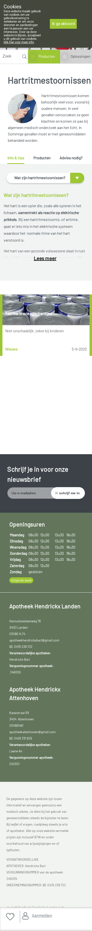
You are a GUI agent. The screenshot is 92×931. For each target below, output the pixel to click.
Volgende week (21, 580)
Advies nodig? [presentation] (71, 157)
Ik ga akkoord (63, 23)
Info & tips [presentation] (15, 157)
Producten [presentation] (42, 157)
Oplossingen (80, 56)
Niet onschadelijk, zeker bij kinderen (34, 330)
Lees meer (45, 258)
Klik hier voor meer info (19, 42)
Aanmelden (42, 915)
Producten (47, 56)
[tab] (17, 159)
